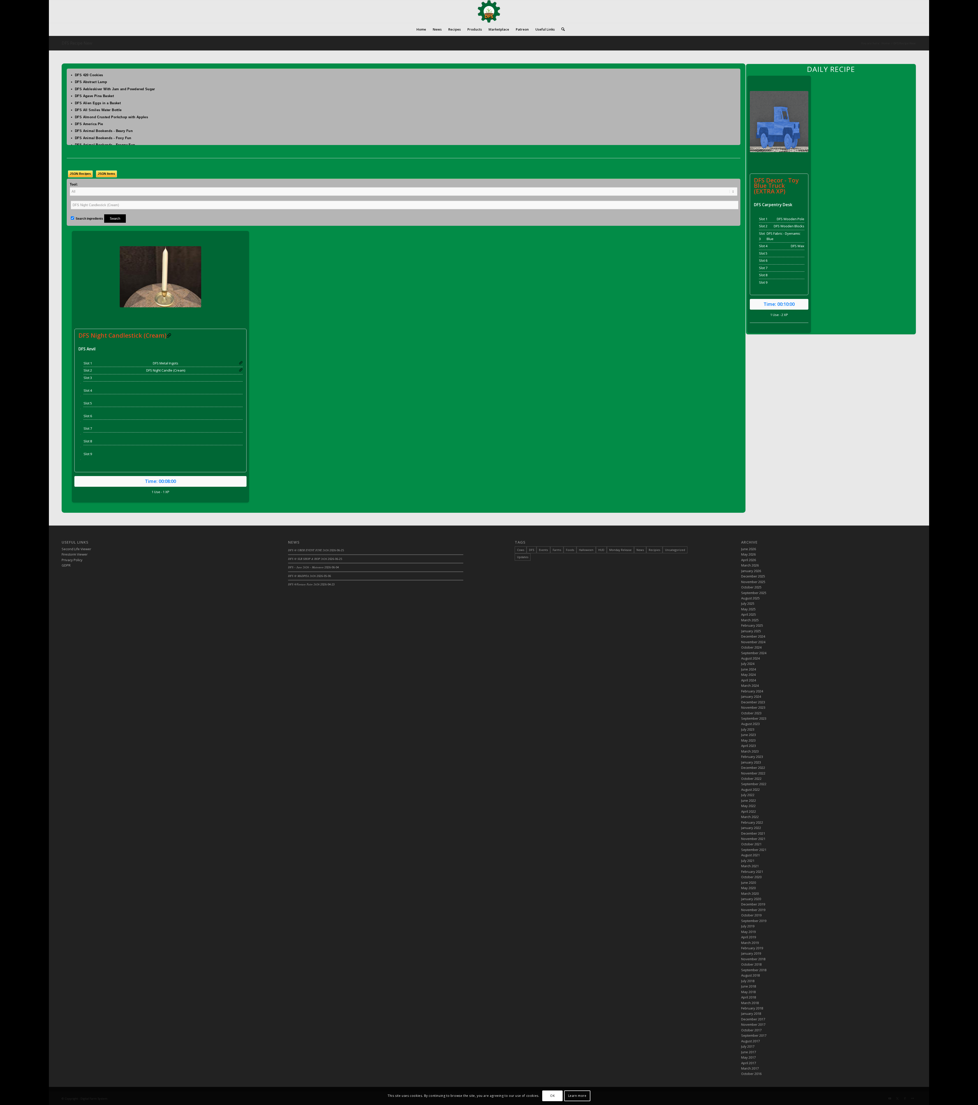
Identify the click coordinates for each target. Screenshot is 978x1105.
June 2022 (748, 800)
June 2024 (748, 669)
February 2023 (752, 756)
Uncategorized (675, 550)
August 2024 (750, 658)
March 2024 (750, 685)
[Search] (561, 29)
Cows (520, 550)
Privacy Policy (72, 560)
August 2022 (750, 789)
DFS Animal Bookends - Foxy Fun (103, 138)
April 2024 (748, 680)
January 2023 (751, 762)
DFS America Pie (89, 124)
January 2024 (751, 696)
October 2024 (751, 647)
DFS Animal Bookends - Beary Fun (104, 131)
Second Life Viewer (76, 549)
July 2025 (747, 603)
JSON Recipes (80, 174)
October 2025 (751, 587)
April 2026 (748, 560)
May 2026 (748, 554)
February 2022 (752, 822)
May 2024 (748, 674)
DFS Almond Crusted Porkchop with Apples (111, 117)
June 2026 (748, 549)
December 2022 (753, 767)
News (640, 550)
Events (543, 550)
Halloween (586, 550)
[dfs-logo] (489, 11)
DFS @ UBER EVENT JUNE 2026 (308, 550)
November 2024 (753, 642)
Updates (522, 557)
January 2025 (751, 631)
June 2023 (748, 734)
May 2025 (748, 609)
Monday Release (620, 550)
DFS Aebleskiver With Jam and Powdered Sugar (115, 89)
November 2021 (753, 838)
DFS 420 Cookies (89, 75)
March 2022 (750, 816)
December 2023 (753, 702)
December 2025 (753, 576)
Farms (557, 550)
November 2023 (753, 707)
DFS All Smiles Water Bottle (98, 110)
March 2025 (750, 620)
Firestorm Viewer (75, 554)
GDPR (66, 565)
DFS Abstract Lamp (91, 82)
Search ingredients (89, 218)
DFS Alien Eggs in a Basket (98, 103)
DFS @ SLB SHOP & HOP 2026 (307, 559)
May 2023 (748, 740)
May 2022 (748, 806)
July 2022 (747, 795)
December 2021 (753, 833)
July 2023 (747, 729)
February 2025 (752, 625)
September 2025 (753, 592)
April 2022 (748, 811)
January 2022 (751, 827)
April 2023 (748, 745)
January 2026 (751, 571)
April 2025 (748, 614)
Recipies (654, 550)
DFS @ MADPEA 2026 (302, 576)
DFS (531, 550)
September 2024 (753, 653)
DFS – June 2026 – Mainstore (306, 567)
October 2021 (751, 844)
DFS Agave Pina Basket (94, 96)
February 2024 (752, 691)
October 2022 (751, 778)
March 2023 (750, 751)
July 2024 (747, 663)
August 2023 (750, 723)
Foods (570, 550)
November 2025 (753, 582)
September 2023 (753, 718)
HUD (601, 550)
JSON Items (106, 174)
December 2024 (753, 636)
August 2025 (750, 598)
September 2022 (753, 784)
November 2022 (753, 773)
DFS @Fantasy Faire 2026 (304, 584)
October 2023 (751, 713)
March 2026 (750, 565)
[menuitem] (421, 29)
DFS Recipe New (77, 43)
